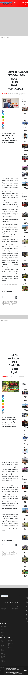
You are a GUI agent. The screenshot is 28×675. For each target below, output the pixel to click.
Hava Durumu (2, 641)
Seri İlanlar (3, 656)
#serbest (12, 534)
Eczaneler (3, 648)
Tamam (20, 673)
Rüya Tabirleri (9, 645)
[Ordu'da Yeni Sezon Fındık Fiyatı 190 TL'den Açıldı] (10, 386)
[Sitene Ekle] (18, 602)
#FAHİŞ (3, 286)
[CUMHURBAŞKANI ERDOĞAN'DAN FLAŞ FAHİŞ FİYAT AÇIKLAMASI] (10, 102)
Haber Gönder (15, 609)
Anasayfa (3, 37)
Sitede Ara (10, 640)
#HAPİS (8, 286)
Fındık (7, 320)
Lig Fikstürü (2, 650)
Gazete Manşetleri (3, 661)
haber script (2, 673)
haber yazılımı (4, 670)
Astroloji (9, 647)
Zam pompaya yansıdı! (26, 174)
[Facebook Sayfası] (1, 602)
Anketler (10, 641)
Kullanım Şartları (15, 606)
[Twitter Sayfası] (4, 602)
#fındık (3, 534)
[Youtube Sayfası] (8, 602)
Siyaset (2, 635)
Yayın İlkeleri (3, 608)
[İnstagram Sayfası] (6, 602)
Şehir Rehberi (2, 658)
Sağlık (2, 629)
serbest (4, 467)
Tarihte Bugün (2, 653)
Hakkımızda (3, 606)
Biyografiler (10, 643)
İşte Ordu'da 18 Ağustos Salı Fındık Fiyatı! (25, 276)
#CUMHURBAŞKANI (6, 284)
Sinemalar (3, 654)
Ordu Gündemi (16, 3)
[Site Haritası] (16, 602)
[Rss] (13, 602)
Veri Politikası (3, 609)
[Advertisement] (14, 21)
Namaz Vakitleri (2, 646)
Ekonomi (8, 37)
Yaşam (2, 631)
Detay (15, 673)
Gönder (16, 297)
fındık (9, 464)
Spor (2, 634)
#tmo (7, 534)
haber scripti (2, 671)
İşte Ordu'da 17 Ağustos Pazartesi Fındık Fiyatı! (26, 215)
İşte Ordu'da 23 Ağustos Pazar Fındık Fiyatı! (25, 109)
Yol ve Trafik (2, 643)
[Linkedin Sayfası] (11, 602)
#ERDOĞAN (14, 284)
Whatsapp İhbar (15, 608)
